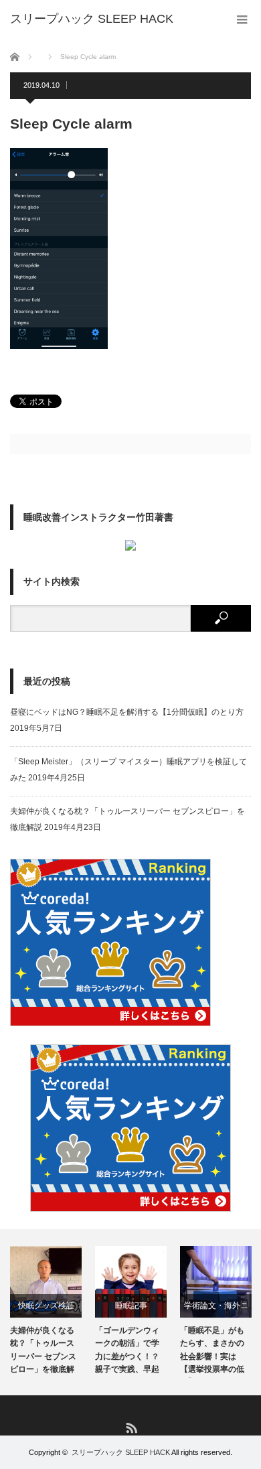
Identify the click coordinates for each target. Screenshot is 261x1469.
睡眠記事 (131, 1305)
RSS (130, 1427)
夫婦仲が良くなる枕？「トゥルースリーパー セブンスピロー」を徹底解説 (43, 1352)
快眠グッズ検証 (46, 1305)
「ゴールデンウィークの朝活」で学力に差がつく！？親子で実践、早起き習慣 (127, 1352)
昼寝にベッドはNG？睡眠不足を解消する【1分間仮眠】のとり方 (127, 712)
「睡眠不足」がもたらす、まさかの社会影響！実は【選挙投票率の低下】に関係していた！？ (212, 1352)
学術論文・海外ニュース (216, 1309)
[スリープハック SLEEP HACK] (91, 19)
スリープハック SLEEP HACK (121, 1452)
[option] (45, 1312)
